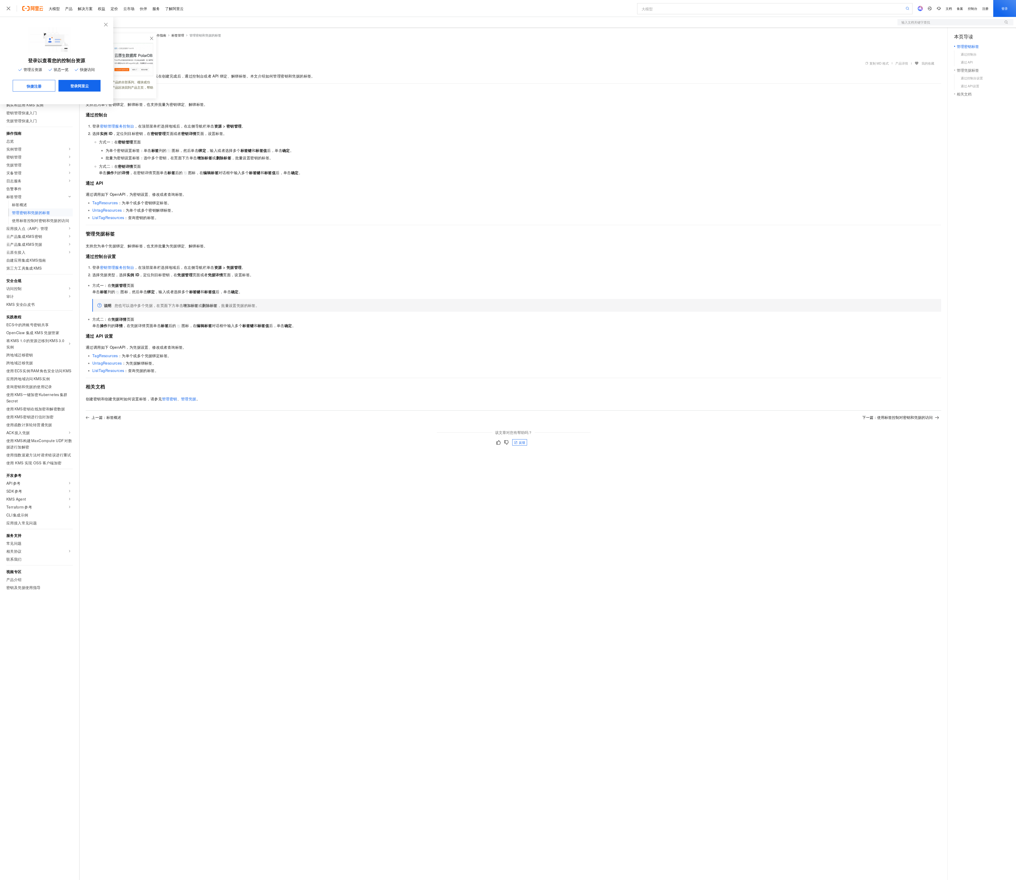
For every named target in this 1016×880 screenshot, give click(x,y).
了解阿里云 (174, 8)
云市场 (128, 8)
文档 (949, 8)
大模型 (54, 8)
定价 (114, 8)
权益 (101, 8)
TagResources (105, 202)
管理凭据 (188, 398)
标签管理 (177, 35)
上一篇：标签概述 (106, 417)
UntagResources (107, 210)
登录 (1004, 8)
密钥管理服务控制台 (117, 126)
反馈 (522, 442)
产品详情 (901, 63)
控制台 (972, 8)
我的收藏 (928, 63)
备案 (960, 8)
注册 (985, 8)
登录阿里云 (79, 85)
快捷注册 (34, 86)
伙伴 (143, 8)
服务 (156, 8)
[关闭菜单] (8, 8)
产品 (68, 8)
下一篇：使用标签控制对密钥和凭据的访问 (897, 417)
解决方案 (85, 8)
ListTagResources (108, 217)
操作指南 (159, 35)
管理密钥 (169, 398)
